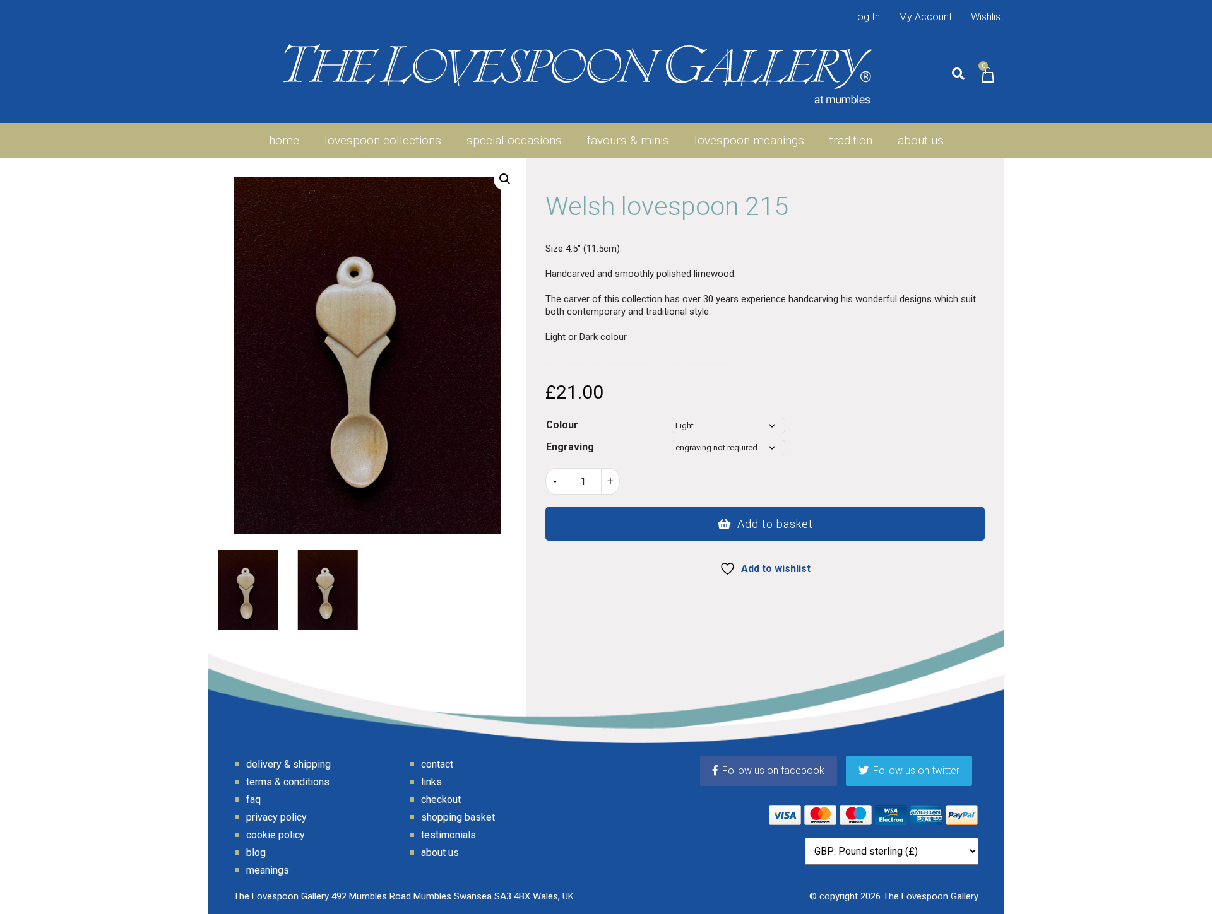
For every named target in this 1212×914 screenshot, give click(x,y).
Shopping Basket (458, 817)
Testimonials (448, 835)
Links (431, 782)
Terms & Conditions (288, 782)
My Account (925, 17)
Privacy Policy (276, 817)
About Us (921, 140)
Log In (866, 17)
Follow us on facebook (773, 770)
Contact (437, 764)
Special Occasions (514, 140)
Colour (562, 425)
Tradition (850, 140)
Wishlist (987, 17)
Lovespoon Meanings (749, 140)
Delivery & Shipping (288, 764)
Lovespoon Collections (382, 140)
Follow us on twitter (916, 770)
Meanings (267, 870)
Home (284, 140)
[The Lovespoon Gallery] (577, 74)
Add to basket (775, 523)
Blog (256, 852)
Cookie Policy (275, 835)
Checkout (441, 800)
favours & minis (628, 140)
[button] (505, 179)
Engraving (570, 447)
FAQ (253, 800)
